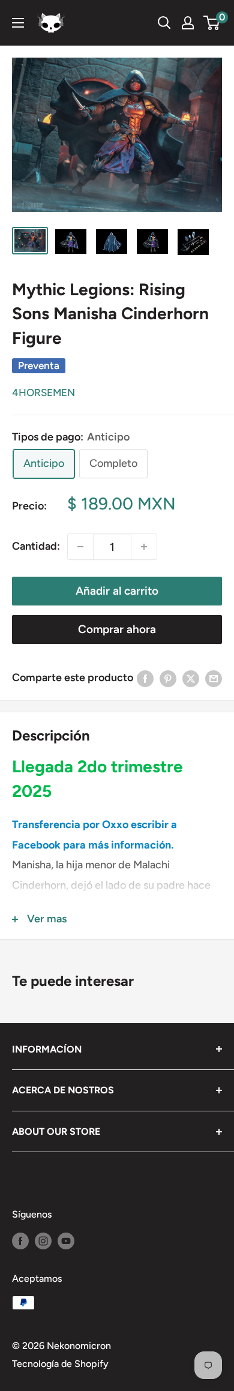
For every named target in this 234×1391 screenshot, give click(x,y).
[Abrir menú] (18, 23)
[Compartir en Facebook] (145, 678)
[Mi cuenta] (188, 22)
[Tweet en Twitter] (190, 678)
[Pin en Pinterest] (168, 678)
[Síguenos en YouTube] (66, 1240)
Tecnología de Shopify (60, 1363)
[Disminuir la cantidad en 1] (80, 546)
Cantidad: (36, 546)
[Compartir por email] (213, 678)
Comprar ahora (117, 629)
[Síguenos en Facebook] (20, 1240)
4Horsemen (43, 392)
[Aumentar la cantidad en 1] (144, 546)
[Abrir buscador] (164, 22)
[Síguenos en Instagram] (43, 1240)
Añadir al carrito (117, 591)
